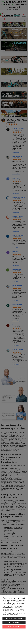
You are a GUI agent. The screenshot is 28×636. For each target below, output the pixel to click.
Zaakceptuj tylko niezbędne (14, 618)
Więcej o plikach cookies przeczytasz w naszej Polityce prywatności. (13, 614)
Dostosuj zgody (14, 622)
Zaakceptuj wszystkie (14, 626)
